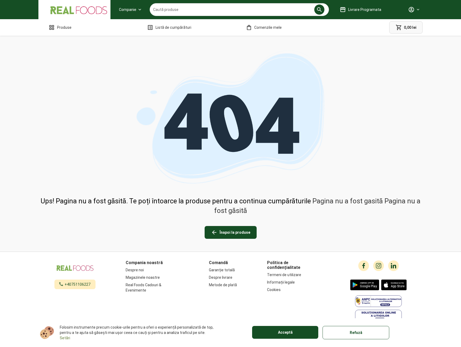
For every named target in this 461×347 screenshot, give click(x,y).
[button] (319, 9)
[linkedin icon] (393, 265)
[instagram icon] (378, 265)
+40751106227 (77, 284)
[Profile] (414, 9)
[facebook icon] (363, 265)
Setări (65, 338)
